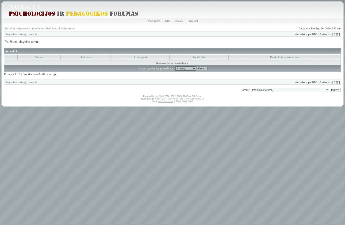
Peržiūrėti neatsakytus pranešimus (24, 28)
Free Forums (185, 99)
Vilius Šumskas (165, 101)
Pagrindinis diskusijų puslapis (21, 34)
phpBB (158, 96)
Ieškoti (179, 21)
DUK (168, 21)
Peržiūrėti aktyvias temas (60, 28)
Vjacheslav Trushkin (165, 99)
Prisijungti (193, 21)
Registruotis (154, 21)
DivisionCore (198, 99)
